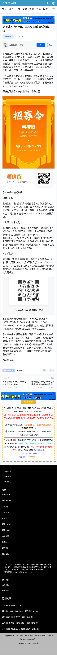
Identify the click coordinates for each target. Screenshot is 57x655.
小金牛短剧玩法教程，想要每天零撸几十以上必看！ (21, 629)
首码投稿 (8, 36)
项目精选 (5, 548)
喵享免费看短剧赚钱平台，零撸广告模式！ (18, 617)
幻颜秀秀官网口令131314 (11, 605)
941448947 (21, 432)
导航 (45, 9)
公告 (17, 9)
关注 (41, 45)
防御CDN (5, 542)
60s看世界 (6, 495)
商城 (24, 9)
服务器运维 (6, 530)
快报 (31, 9)
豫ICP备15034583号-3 (28, 639)
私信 (50, 45)
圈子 (11, 9)
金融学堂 (5, 536)
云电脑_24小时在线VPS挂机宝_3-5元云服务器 (35, 635)
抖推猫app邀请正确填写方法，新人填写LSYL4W (20, 611)
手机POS (5, 512)
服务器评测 (6, 524)
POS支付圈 (6, 501)
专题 (38, 9)
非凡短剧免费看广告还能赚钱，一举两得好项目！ (20, 623)
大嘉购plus (6, 507)
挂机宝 (4, 518)
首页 (4, 9)
